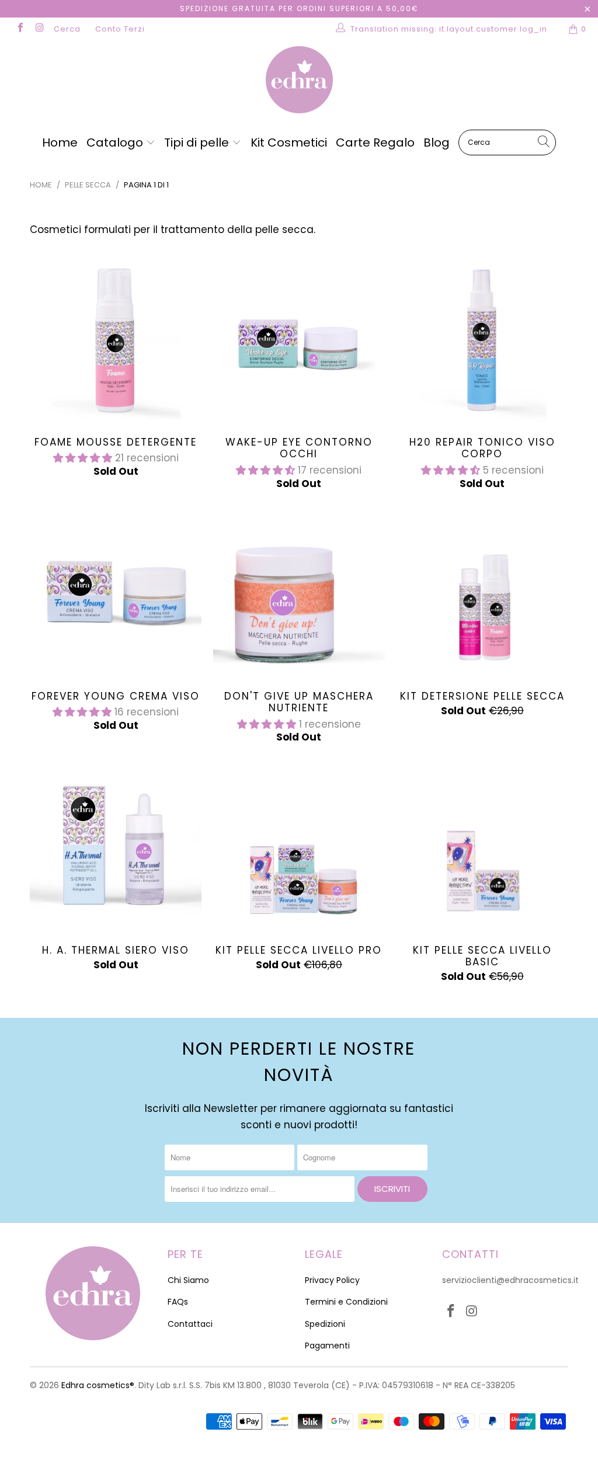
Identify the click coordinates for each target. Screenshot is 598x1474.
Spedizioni (325, 1324)
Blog (436, 142)
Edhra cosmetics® (97, 1385)
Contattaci (190, 1324)
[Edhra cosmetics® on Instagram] (39, 28)
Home (60, 142)
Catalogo (116, 142)
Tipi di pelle (198, 142)
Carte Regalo (375, 142)
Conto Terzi (120, 28)
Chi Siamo (188, 1280)
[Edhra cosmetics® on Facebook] (20, 28)
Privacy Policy (332, 1280)
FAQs (178, 1302)
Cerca (67, 28)
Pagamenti (327, 1345)
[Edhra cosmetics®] (299, 81)
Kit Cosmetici (289, 142)
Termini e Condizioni (346, 1302)
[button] (82, 458)
